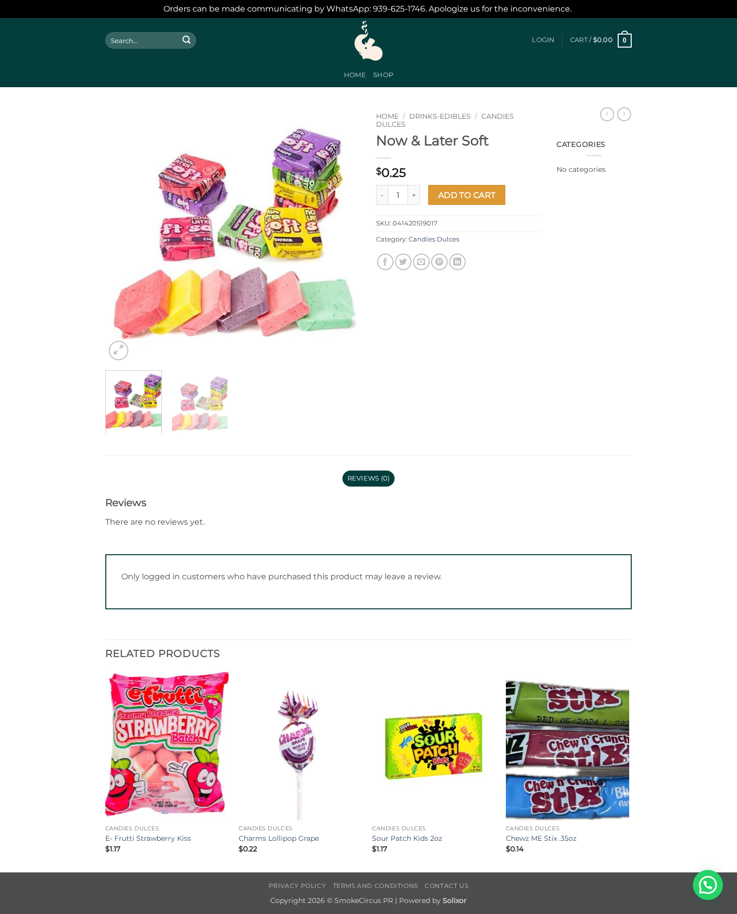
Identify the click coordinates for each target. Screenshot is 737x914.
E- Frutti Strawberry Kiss (148, 838)
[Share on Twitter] (403, 262)
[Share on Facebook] (385, 262)
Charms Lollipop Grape (279, 838)
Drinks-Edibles (440, 116)
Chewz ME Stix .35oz (541, 838)
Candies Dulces (434, 239)
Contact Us (446, 885)
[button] (543, 40)
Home (355, 75)
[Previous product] (624, 114)
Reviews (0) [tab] (368, 478)
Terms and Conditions (375, 885)
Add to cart (467, 195)
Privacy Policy (297, 885)
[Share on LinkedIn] (457, 262)
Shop (383, 75)
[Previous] (123, 235)
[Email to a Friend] (421, 262)
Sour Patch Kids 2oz (407, 838)
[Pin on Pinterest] (439, 262)
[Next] (343, 235)
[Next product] (607, 114)
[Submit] (186, 40)
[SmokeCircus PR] (368, 40)
